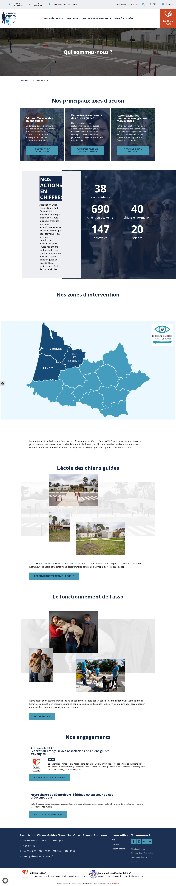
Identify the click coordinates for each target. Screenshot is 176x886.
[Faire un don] (168, 13)
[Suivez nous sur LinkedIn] (149, 841)
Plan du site (136, 861)
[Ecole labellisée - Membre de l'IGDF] (93, 874)
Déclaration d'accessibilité (141, 857)
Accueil (24, 80)
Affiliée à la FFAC (38, 873)
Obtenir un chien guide (97, 18)
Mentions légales (138, 849)
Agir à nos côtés (125, 18)
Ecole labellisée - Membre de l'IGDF (114, 873)
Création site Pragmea (112, 883)
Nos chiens (73, 18)
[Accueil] (9, 18)
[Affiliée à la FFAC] (25, 874)
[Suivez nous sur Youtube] (144, 841)
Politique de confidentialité (142, 853)
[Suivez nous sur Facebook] (133, 841)
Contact (115, 844)
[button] (143, 4)
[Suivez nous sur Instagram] (138, 841)
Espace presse (118, 848)
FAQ (113, 840)
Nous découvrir (53, 18)
